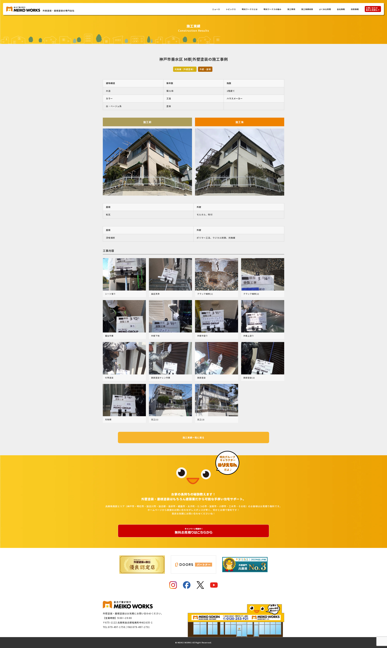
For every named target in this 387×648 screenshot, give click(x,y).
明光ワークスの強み (272, 9)
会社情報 (341, 9)
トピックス (231, 9)
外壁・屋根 (205, 69)
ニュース (216, 9)
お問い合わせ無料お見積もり (373, 9)
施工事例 (291, 9)
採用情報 (355, 9)
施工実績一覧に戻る (193, 437)
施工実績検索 (307, 9)
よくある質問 (325, 9)
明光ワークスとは (250, 9)
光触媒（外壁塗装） (185, 69)
